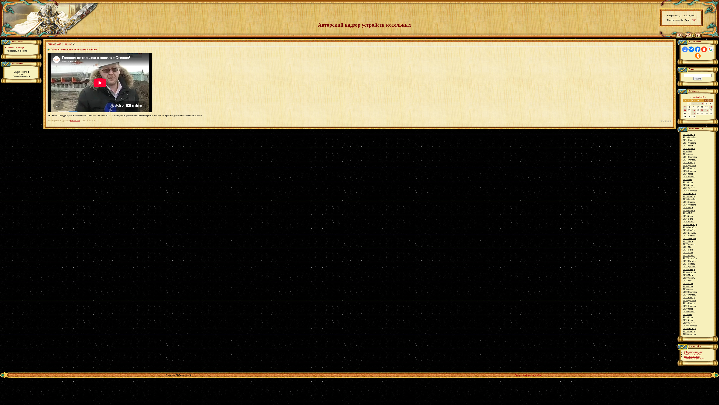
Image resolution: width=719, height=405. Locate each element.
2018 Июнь (688, 283)
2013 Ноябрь (689, 134)
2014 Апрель (689, 148)
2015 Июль (688, 185)
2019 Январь (689, 303)
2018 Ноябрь (689, 297)
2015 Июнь (688, 182)
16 (693, 110)
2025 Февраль (689, 334)
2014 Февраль (689, 143)
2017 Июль (688, 252)
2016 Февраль (689, 205)
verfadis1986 (75, 121)
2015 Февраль (689, 171)
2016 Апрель (689, 210)
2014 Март (688, 146)
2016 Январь (689, 202)
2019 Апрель (689, 311)
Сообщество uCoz (692, 354)
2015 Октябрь (689, 193)
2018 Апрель (689, 278)
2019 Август (688, 323)
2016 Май (687, 213)
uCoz (539, 375)
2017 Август (688, 255)
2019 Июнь (688, 317)
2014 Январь (689, 140)
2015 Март (688, 174)
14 (685, 110)
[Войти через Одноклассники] (698, 56)
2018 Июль (688, 286)
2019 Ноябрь (689, 331)
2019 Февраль (689, 306)
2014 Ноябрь (689, 162)
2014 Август (688, 154)
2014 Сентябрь (690, 157)
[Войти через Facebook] (697, 49)
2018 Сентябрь (690, 292)
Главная (51, 44)
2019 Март (688, 309)
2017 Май (687, 247)
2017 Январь (689, 236)
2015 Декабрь (689, 199)
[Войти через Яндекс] (704, 49)
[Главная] (679, 37)
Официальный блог (693, 352)
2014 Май (687, 151)
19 (706, 110)
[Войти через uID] (685, 49)
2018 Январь (689, 269)
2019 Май (687, 314)
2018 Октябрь (689, 295)
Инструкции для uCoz (694, 359)
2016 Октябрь (689, 227)
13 (711, 107)
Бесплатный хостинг (525, 375)
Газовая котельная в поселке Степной (74, 49)
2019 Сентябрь (690, 326)
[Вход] (698, 37)
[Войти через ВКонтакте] (691, 49)
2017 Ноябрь (689, 264)
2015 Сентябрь (690, 191)
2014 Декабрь (689, 165)
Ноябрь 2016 (698, 97)
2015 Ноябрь (689, 196)
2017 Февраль (689, 238)
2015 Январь (689, 168)
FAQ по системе (692, 356)
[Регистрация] (689, 37)
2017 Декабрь (689, 267)
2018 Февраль (689, 272)
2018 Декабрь (689, 300)
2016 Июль (688, 219)
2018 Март (688, 275)
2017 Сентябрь (690, 258)
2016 (59, 44)
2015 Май (687, 179)
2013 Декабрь (689, 137)
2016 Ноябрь (689, 230)
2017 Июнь (688, 250)
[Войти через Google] (711, 49)
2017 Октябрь (689, 261)
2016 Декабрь (689, 233)
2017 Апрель (689, 244)
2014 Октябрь (689, 160)
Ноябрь (67, 44)
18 (702, 110)
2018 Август (688, 289)
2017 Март (688, 241)
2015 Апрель (689, 177)
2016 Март (688, 207)
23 (693, 113)
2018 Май (687, 281)
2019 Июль (688, 320)
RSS (694, 20)
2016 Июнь (688, 216)
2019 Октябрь (689, 328)
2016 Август (688, 221)
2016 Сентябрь (690, 224)
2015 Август (688, 188)
